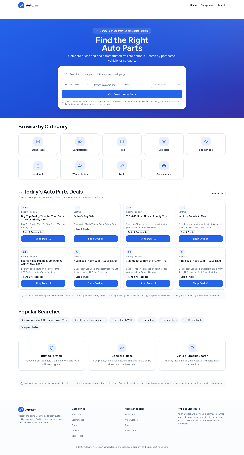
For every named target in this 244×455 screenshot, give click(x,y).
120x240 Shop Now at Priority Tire (146, 216)
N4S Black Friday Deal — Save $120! (200, 260)
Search (221, 5)
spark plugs (170, 320)
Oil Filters (76, 430)
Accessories (131, 430)
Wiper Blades (131, 420)
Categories (207, 5)
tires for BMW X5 (124, 320)
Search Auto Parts (125, 94)
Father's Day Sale (84, 216)
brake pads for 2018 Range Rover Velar (46, 320)
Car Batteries (78, 420)
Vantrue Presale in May (192, 216)
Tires (74, 425)
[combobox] (76, 84)
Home (193, 5)
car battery (149, 320)
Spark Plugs (77, 436)
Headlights (130, 414)
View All (215, 193)
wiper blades (31, 327)
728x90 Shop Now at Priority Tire (146, 260)
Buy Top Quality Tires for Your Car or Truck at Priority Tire (43, 218)
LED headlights (194, 320)
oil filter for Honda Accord (91, 320)
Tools (127, 425)
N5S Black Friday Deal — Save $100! (95, 260)
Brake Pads (77, 414)
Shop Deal (41, 238)
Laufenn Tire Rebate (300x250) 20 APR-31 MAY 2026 (42, 262)
